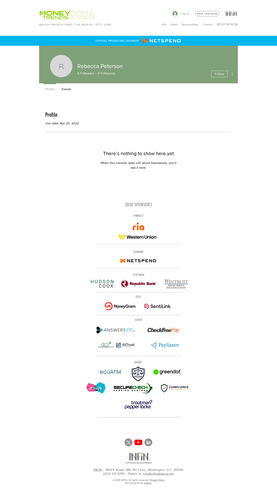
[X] (128, 442)
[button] (164, 24)
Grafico (147, 482)
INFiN (98, 470)
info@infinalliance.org (158, 473)
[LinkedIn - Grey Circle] (148, 442)
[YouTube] (138, 442)
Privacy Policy (157, 480)
